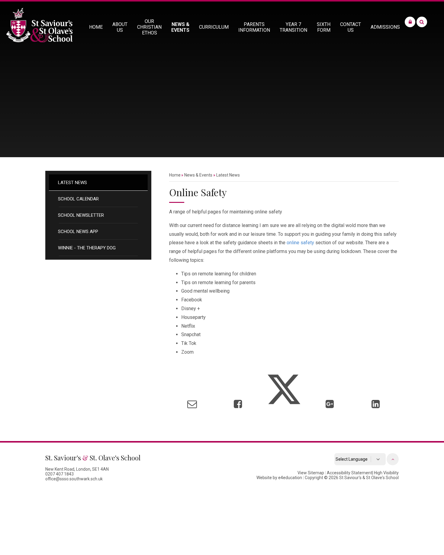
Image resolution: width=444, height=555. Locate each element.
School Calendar (78, 199)
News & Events (198, 175)
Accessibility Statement (349, 472)
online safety (300, 242)
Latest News (72, 182)
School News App (78, 231)
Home (175, 175)
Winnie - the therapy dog (87, 248)
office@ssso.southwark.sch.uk (74, 478)
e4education (290, 477)
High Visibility (386, 472)
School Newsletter (81, 215)
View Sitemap (311, 472)
